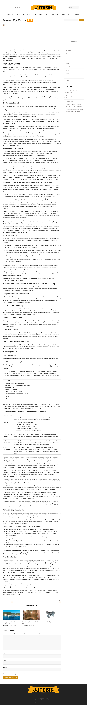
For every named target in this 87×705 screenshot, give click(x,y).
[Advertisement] (32, 38)
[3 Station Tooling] (51, 615)
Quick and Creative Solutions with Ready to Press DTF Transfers (74, 110)
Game (40, 14)
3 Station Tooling (46, 622)
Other (67, 77)
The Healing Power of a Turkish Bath (73, 97)
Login (63, 14)
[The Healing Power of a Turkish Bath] (31, 615)
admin (8, 25)
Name (5, 653)
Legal (47, 14)
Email (5, 660)
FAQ (44, 702)
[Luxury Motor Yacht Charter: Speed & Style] (12, 615)
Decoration (26, 14)
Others (29, 25)
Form (34, 14)
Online (70, 14)
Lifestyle (55, 14)
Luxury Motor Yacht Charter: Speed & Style (73, 91)
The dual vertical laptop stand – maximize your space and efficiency (74, 105)
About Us (49, 702)
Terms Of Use (32, 702)
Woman (77, 14)
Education (10, 14)
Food (18, 14)
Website (5, 667)
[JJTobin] (43, 687)
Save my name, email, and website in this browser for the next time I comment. (25, 674)
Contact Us (54, 702)
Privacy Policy (39, 702)
